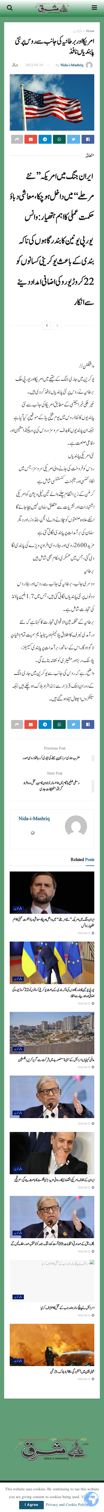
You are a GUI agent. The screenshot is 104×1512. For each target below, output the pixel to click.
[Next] (47, 326)
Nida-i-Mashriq (71, 65)
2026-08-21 (84, 1188)
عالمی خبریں (77, 31)
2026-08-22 (84, 933)
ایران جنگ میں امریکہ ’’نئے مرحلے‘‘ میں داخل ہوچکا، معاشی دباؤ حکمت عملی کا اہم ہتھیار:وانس (52, 196)
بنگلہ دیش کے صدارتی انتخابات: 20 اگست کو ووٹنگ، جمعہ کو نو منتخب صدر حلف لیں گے (52, 1244)
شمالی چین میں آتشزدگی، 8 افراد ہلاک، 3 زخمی (72, 1372)
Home (90, 31)
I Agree (31, 1505)
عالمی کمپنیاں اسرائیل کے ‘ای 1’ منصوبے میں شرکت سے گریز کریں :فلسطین (56, 1060)
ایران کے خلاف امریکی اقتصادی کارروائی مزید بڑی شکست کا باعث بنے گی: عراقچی (54, 1180)
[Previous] (57, 326)
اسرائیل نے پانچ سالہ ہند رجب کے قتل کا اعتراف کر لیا (67, 1308)
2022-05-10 (34, 65)
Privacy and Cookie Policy (67, 1505)
